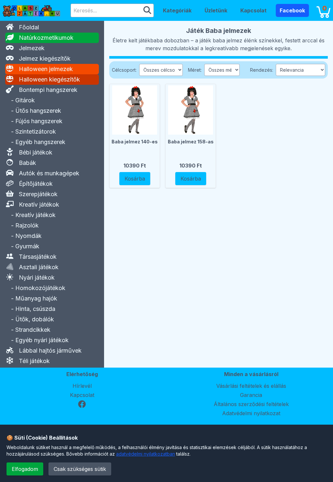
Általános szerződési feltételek (251, 404)
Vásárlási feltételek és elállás (251, 386)
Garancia (251, 395)
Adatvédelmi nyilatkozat (251, 413)
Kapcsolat (82, 395)
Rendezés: (261, 70)
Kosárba (135, 178)
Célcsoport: (124, 70)
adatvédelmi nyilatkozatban (145, 454)
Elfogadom (25, 469)
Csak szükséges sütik (80, 469)
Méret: (195, 70)
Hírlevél (82, 386)
